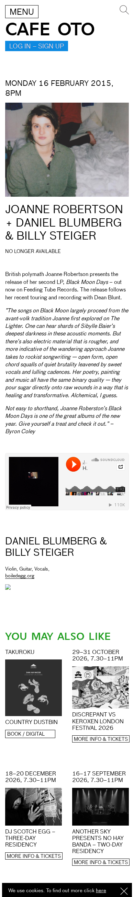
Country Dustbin (31, 722)
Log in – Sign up (36, 47)
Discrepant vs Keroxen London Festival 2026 (98, 721)
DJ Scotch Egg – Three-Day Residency (30, 838)
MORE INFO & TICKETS (101, 739)
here (101, 890)
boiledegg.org (19, 576)
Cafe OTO (50, 30)
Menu (22, 12)
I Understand (124, 891)
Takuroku (19, 652)
